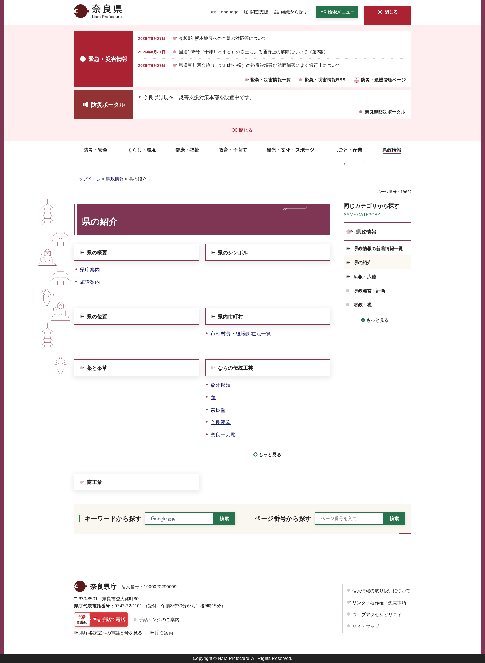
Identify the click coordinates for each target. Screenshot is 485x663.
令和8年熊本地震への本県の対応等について (223, 38)
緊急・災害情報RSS (325, 79)
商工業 (94, 482)
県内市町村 (230, 316)
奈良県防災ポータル (385, 111)
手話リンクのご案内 (159, 619)
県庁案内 (90, 270)
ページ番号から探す (283, 518)
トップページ (87, 179)
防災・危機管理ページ (383, 79)
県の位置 (97, 316)
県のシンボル (233, 252)
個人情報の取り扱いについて (381, 590)
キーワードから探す (113, 518)
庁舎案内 (164, 632)
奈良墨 (218, 410)
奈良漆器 (221, 422)
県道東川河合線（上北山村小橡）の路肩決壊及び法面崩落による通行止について (259, 65)
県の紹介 (363, 262)
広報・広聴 (365, 276)
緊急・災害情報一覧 (270, 79)
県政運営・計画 (369, 290)
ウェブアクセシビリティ (377, 614)
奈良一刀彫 (223, 435)
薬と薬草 (97, 368)
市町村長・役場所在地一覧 (241, 334)
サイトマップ (365, 626)
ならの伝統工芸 (235, 368)
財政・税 (363, 304)
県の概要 (97, 252)
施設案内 (90, 282)
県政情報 (115, 179)
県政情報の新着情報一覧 (378, 248)
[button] (225, 12)
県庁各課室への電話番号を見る (110, 632)
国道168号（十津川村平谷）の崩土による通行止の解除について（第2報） (253, 51)
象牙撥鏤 (221, 385)
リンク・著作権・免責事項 (379, 602)
